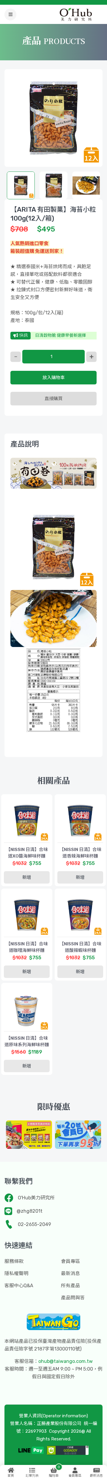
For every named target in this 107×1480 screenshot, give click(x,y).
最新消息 (70, 1273)
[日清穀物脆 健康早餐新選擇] (29, 1134)
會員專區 (70, 1261)
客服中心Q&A (18, 1285)
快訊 (23, 335)
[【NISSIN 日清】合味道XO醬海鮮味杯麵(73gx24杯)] (27, 819)
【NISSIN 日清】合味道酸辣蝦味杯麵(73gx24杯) (80, 950)
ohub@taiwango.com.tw (65, 1361)
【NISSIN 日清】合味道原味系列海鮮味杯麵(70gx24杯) (26, 1045)
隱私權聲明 (16, 1273)
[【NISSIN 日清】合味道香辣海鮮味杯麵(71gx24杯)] (80, 819)
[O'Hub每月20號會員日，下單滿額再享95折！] (78, 1134)
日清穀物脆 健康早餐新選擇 (60, 335)
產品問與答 (73, 1298)
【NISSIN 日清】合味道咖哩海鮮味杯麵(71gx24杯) (27, 950)
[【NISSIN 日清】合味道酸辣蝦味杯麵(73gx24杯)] (80, 914)
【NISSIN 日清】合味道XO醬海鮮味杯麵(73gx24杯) (27, 856)
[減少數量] (15, 357)
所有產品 (70, 1285)
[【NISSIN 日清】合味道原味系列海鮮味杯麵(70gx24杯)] (27, 1008)
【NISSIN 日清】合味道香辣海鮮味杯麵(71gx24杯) (80, 856)
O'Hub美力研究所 (36, 1198)
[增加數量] (91, 357)
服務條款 (13, 1261)
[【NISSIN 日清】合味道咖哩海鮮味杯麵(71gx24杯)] (27, 914)
